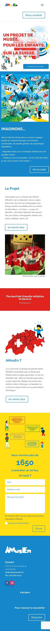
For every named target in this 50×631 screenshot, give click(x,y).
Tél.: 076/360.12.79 (13, 575)
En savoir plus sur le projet (35, 66)
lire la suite (39, 169)
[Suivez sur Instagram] (12, 583)
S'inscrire (36, 617)
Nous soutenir (33, 15)
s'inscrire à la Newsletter (18, 523)
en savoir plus (16, 227)
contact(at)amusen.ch (14, 572)
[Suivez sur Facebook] (7, 583)
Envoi (39, 528)
